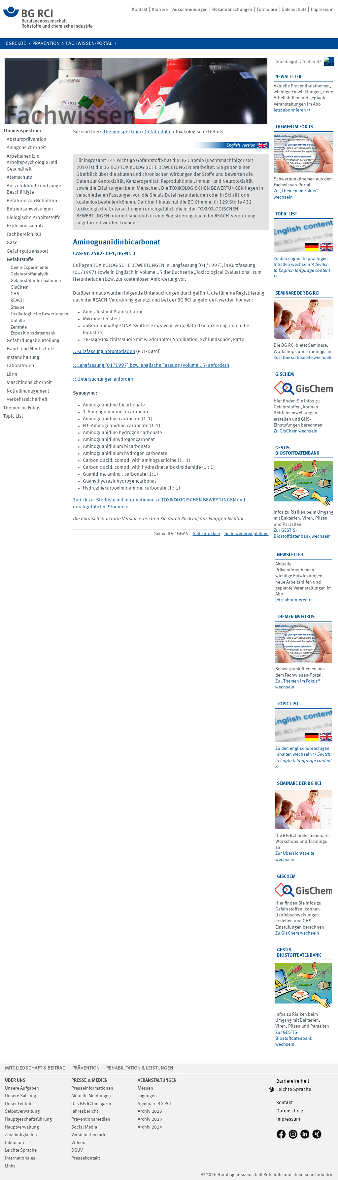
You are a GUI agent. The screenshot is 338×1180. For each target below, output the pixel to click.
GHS (15, 294)
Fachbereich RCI (24, 234)
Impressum (322, 9)
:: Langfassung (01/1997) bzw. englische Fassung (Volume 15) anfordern (151, 365)
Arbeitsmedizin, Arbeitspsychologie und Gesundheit (32, 163)
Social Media (84, 1127)
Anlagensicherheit (26, 147)
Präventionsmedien (90, 1119)
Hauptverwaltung (22, 1127)
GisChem (19, 287)
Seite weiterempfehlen (246, 533)
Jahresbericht (84, 1111)
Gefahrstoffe (158, 132)
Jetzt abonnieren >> (292, 110)
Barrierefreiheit (292, 1081)
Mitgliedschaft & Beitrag (35, 1068)
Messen (145, 1088)
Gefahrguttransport (27, 251)
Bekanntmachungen (232, 9)
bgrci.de (16, 43)
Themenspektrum (122, 132)
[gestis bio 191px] (303, 483)
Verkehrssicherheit (27, 399)
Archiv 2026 (150, 1111)
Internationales (20, 1158)
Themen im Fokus (21, 408)
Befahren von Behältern (32, 201)
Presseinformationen (92, 1088)
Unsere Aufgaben (22, 1088)
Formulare (267, 9)
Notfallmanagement (28, 391)
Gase (12, 242)
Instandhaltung (23, 357)
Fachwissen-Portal (89, 43)
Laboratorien (20, 366)
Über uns (15, 1080)
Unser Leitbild (19, 1103)
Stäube (17, 307)
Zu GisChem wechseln (296, 431)
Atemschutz (19, 177)
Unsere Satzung (20, 1096)
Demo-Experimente (29, 267)
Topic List (13, 416)
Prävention (46, 43)
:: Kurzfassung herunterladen (104, 351)
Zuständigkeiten (21, 1134)
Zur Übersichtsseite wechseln (303, 357)
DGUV (77, 1150)
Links (10, 1166)
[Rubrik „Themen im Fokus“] (303, 153)
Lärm (12, 374)
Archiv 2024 (150, 1127)
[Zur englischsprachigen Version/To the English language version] (171, 147)
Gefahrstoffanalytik (29, 274)
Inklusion (14, 1142)
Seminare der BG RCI (297, 293)
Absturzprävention (26, 139)
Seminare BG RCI (154, 1103)
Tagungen (147, 1096)
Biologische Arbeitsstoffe (33, 217)
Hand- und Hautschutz (30, 349)
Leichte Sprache (21, 1150)
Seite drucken (206, 533)
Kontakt (139, 9)
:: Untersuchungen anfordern (104, 379)
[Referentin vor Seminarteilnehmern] (303, 319)
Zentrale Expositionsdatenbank (33, 330)
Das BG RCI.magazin (91, 1103)
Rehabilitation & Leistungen (139, 1068)
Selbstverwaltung (22, 1111)
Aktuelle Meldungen (91, 1096)
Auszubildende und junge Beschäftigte (34, 189)
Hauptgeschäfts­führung (28, 1119)
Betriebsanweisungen (30, 209)
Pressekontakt (85, 1158)
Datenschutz (294, 9)
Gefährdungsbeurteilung (33, 340)
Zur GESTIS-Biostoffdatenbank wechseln (293, 1038)
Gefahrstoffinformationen (36, 280)
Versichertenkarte (88, 1134)
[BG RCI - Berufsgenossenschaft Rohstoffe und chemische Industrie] (47, 26)
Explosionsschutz (25, 226)
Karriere (160, 9)
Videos (78, 1142)
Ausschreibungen (190, 9)
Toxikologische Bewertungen (39, 314)
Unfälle (18, 320)
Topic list (286, 214)
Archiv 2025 (150, 1119)
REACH (17, 300)
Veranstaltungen (157, 1080)
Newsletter (288, 77)
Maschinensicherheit (29, 382)
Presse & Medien (89, 1080)
